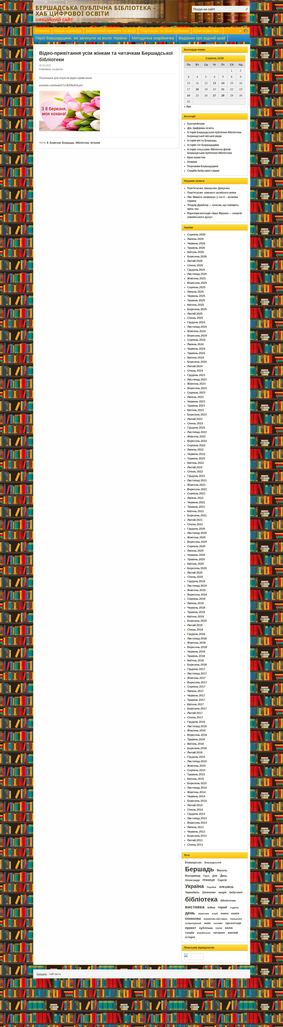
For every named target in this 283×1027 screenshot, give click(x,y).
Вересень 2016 (197, 735)
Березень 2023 (197, 414)
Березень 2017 (197, 708)
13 (214, 83)
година (234, 907)
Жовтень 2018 (196, 642)
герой (222, 907)
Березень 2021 (197, 515)
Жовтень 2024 (196, 331)
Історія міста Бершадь (202, 140)
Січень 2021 (195, 524)
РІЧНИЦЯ (209, 880)
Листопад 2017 (197, 673)
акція (222, 892)
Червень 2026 (196, 243)
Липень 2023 (195, 397)
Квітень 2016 (195, 743)
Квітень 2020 (195, 563)
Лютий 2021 (195, 519)
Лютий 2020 (195, 572)
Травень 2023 (196, 405)
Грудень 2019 (196, 581)
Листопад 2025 (197, 274)
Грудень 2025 (196, 269)
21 (222, 89)
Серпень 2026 (196, 234)
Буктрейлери (196, 123)
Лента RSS (240, 31)
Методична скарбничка (153, 38)
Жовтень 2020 (196, 537)
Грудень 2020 (196, 528)
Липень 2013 (195, 827)
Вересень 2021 (197, 489)
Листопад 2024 (197, 326)
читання (219, 932)
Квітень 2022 (195, 463)
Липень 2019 (195, 603)
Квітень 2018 (195, 660)
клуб (215, 913)
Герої (206, 875)
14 (222, 83)
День (223, 875)
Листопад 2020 (197, 533)
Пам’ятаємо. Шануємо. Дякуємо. (208, 188)
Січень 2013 (195, 844)
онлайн (218, 923)
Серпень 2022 (196, 445)
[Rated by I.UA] (193, 959)
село (229, 928)
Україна (194, 886)
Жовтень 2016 (196, 730)
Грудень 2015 (196, 756)
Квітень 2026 (195, 252)
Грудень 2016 (196, 721)
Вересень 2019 (197, 594)
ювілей (233, 932)
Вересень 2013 (197, 822)
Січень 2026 (195, 265)
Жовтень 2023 (196, 383)
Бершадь (68, 142)
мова (207, 923)
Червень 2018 (196, 651)
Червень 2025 (196, 296)
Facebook (245, 31)
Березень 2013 (197, 835)
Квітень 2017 (195, 704)
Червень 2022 (196, 454)
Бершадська (193, 862)
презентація (233, 923)
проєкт (190, 928)
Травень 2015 (196, 774)
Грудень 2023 (196, 375)
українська (203, 932)
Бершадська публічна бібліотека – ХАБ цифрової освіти (95, 11)
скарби (189, 932)
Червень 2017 (196, 695)
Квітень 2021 (195, 511)
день (190, 913)
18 (197, 89)
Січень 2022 (195, 471)
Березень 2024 (197, 361)
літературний (193, 923)
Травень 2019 (196, 612)
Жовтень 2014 (196, 792)
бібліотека (82, 142)
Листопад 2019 (197, 585)
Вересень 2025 (197, 282)
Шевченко (209, 892)
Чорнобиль (192, 892)
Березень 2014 (197, 800)
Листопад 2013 (197, 818)
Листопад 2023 (197, 379)
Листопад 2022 (197, 432)
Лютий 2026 (195, 261)
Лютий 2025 (195, 313)
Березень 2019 (197, 620)
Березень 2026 (197, 256)
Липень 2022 (195, 449)
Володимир (192, 875)
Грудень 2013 (196, 813)
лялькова (236, 918)
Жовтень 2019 (196, 590)
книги (235, 913)
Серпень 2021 (196, 493)
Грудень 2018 (196, 634)
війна (211, 907)
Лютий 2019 (195, 625)
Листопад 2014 (197, 787)
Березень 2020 (197, 568)
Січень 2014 (195, 809)
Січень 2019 (195, 629)
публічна (206, 928)
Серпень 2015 (196, 770)
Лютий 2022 (195, 467)
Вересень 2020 (197, 541)
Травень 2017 (196, 700)
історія (190, 937)
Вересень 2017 (197, 682)
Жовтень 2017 (196, 678)
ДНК (214, 875)
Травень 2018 (196, 656)
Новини (43, 31)
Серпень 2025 (196, 287)
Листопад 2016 (197, 726)
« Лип (187, 106)
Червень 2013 (196, 831)
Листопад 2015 (197, 761)
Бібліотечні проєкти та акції (111, 31)
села (219, 928)
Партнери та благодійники (164, 31)
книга (224, 913)
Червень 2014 (196, 796)
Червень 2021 (196, 502)
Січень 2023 (195, 423)
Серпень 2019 (196, 598)
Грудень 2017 (196, 669)
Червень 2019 (196, 607)
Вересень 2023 (197, 388)
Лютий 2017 (195, 713)
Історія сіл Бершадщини (203, 145)
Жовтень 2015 (196, 765)
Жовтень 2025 (196, 278)
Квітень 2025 (195, 304)
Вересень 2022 (197, 441)
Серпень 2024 (196, 339)
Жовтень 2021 (196, 484)
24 (188, 95)
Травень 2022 (196, 458)
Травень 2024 (196, 353)
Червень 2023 (196, 401)
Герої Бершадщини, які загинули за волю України (81, 38)
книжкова (193, 918)
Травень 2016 (196, 739)
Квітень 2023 (195, 410)
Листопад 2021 (197, 480)
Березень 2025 (197, 309)
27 (214, 95)
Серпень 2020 (196, 546)
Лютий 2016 (195, 752)
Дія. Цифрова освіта (200, 128)
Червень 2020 (196, 555)
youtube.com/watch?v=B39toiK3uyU (61, 85)
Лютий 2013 (195, 840)
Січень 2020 (195, 576)
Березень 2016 (197, 748)
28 (222, 95)
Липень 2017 (195, 691)
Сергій (222, 880)
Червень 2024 (196, 348)
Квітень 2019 (195, 616)
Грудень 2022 (196, 427)
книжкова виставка (215, 918)
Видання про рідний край (202, 38)
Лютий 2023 (195, 419)
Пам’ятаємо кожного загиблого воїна (211, 192)
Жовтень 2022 (196, 436)
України (211, 887)
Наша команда (67, 31)
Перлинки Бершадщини (202, 166)
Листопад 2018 (197, 638)
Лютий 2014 (195, 805)
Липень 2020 (195, 550)
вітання (95, 142)
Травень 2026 (196, 247)
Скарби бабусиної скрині (203, 170)
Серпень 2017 (196, 686)
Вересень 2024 (197, 335)
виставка (195, 906)
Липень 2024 (195, 344)
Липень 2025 (195, 291)
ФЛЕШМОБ (226, 887)
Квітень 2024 (195, 357)
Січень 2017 (195, 717)
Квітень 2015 (195, 778)
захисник (203, 913)
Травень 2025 (196, 300)
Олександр (192, 880)
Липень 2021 (195, 498)
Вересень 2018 (197, 647)
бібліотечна (228, 900)
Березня (55, 142)
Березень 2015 (197, 783)
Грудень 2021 (196, 476)
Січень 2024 (195, 370)
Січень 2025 (195, 317)
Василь (222, 870)
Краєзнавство (205, 32)
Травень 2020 (196, 559)
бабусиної (235, 892)
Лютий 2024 (195, 366)
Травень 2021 (196, 506)
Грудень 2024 (196, 322)
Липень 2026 (195, 239)
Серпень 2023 (196, 392)
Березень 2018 (197, 664)
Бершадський (213, 862)
